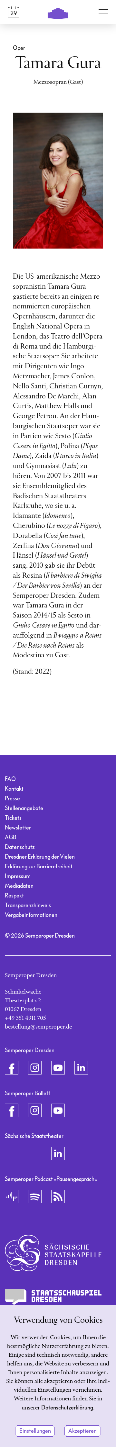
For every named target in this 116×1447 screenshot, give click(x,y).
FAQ (10, 779)
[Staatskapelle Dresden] (53, 1253)
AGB (10, 837)
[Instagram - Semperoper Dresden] (35, 1067)
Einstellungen (35, 1431)
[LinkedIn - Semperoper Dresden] (81, 1067)
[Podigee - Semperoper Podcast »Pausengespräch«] (11, 1196)
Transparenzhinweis (28, 905)
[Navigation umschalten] (103, 12)
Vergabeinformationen (31, 915)
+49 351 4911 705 (25, 1018)
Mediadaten (19, 886)
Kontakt (14, 789)
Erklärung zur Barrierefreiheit (38, 866)
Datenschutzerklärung (67, 1408)
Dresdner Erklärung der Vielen (40, 857)
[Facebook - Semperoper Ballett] (11, 1110)
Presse (12, 799)
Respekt (14, 896)
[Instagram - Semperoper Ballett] (35, 1110)
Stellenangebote (24, 808)
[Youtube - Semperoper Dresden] (58, 1067)
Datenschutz (19, 847)
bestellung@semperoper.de (38, 1027)
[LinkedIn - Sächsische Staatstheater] (58, 1153)
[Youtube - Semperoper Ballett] (58, 1110)
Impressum (18, 876)
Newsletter (18, 828)
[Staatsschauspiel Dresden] (53, 1297)
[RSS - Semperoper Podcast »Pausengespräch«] (58, 1196)
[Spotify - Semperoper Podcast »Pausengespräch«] (35, 1196)
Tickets (13, 818)
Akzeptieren (82, 1431)
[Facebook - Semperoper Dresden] (11, 1067)
